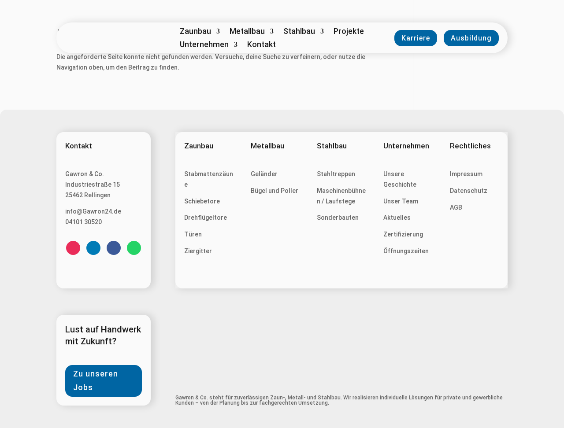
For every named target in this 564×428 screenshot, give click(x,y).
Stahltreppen (336, 173)
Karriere (415, 38)
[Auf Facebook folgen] (114, 248)
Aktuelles (397, 217)
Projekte (349, 32)
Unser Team (400, 201)
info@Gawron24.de (93, 211)
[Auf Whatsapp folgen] (134, 248)
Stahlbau (299, 32)
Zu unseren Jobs (95, 380)
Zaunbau (195, 32)
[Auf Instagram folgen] (73, 248)
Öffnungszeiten (406, 251)
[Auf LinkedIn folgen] (93, 248)
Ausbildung (471, 38)
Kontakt (261, 45)
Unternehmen (204, 45)
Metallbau (247, 32)
